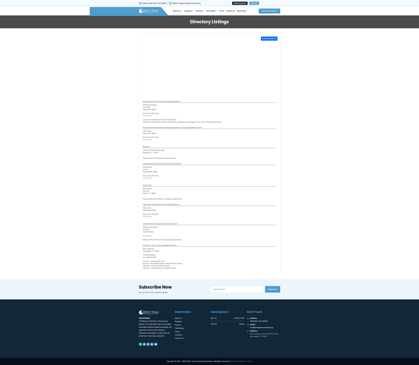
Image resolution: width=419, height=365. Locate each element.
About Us (176, 11)
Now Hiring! (241, 11)
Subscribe (272, 289)
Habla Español (240, 3)
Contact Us (230, 11)
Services (199, 11)
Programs (188, 11)
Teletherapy (179, 328)
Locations (178, 335)
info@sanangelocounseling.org (189, 3)
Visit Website (147, 116)
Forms (221, 11)
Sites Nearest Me (269, 38)
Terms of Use (235, 361)
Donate (254, 3)
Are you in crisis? (269, 11)
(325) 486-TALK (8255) (157, 3)
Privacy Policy (247, 361)
